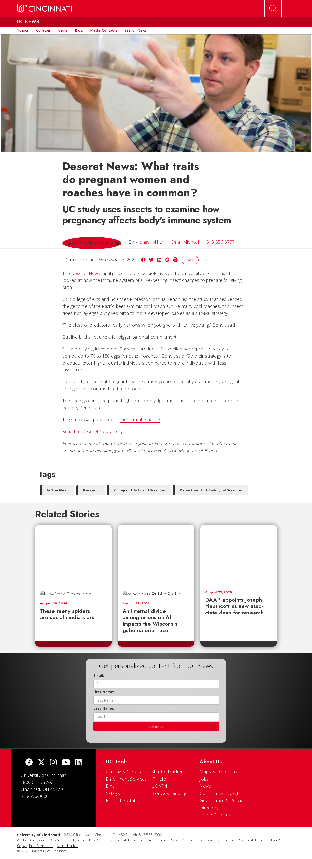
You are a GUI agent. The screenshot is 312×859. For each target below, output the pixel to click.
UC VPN (159, 786)
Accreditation (67, 845)
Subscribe (156, 726)
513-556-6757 (220, 242)
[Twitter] (41, 762)
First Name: (103, 691)
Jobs (204, 779)
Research (91, 490)
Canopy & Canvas (123, 771)
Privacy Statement (252, 840)
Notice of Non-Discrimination (95, 840)
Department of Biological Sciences (211, 490)
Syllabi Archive (182, 840)
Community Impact (219, 793)
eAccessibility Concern (216, 840)
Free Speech (281, 840)
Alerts (21, 840)
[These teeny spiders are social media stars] (73, 555)
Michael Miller (149, 242)
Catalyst (114, 793)
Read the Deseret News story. (92, 431)
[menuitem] (22, 30)
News (205, 786)
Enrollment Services (126, 779)
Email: (98, 675)
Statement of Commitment (145, 840)
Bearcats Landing (168, 793)
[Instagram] (53, 762)
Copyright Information (35, 845)
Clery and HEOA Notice (49, 840)
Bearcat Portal (120, 800)
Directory (209, 808)
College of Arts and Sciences (140, 490)
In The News (58, 490)
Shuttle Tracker (167, 771)
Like (188, 260)
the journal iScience (140, 419)
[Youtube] (66, 762)
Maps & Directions (218, 771)
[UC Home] (43, 8)
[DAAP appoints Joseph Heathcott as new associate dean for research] (238, 555)
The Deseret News (81, 273)
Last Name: (103, 708)
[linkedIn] (78, 762)
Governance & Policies (222, 800)
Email (111, 786)
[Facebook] (29, 762)
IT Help (158, 779)
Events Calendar (216, 815)
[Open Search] (273, 8)
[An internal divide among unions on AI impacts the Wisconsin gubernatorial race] (156, 555)
